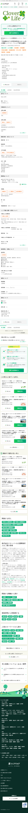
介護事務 (3, 283)
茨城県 (4, 619)
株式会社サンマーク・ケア (6, 396)
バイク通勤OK (11, 191)
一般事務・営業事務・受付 (9, 633)
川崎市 (3, 713)
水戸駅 (23, 755)
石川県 (18, 720)
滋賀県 (3, 735)
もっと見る (22, 132)
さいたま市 (19, 713)
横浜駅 (19, 755)
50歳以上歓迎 (19, 630)
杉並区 (22, 710)
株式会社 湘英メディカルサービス (8, 413)
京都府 (21, 733)
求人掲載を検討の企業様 (6, 772)
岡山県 (10, 740)
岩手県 (21, 703)
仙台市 (13, 703)
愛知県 (3, 726)
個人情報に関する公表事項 (6, 788)
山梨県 (3, 722)
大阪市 (6, 733)
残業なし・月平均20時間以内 (8, 152)
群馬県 (14, 619)
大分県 (7, 748)
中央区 (10, 712)
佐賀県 (15, 746)
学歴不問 (3, 52)
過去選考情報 (17, 90)
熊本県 (23, 746)
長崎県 (19, 746)
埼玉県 (10, 616)
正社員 (7, 578)
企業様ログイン (4, 770)
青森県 (18, 703)
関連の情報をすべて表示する (13, 648)
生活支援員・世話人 (17, 599)
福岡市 (6, 746)
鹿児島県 (15, 748)
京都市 (24, 733)
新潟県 (3, 720)
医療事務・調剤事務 (7, 602)
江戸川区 (9, 710)
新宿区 (6, 712)
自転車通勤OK (19, 191)
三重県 (22, 726)
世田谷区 (18, 710)
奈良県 (6, 735)
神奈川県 (3, 55)
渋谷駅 (10, 757)
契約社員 (12, 578)
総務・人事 (11, 641)
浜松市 (18, 726)
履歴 (18, 4)
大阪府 (3, 733)
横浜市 (22, 712)
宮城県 (10, 703)
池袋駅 (23, 757)
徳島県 (10, 741)
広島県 (3, 740)
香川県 (6, 741)
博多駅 (11, 755)
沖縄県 (19, 748)
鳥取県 (18, 740)
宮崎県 (11, 748)
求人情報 (3, 90)
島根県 (21, 740)
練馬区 (3, 712)
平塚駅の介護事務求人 (20, 522)
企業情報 (9, 90)
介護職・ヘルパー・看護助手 (9, 597)
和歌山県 (11, 735)
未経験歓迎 (4, 112)
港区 (6, 710)
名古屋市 (7, 726)
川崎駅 (7, 755)
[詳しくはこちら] (14, 386)
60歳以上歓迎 (6, 630)
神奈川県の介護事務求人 (8, 527)
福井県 (21, 720)
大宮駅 (3, 755)
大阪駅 (15, 755)
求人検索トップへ (15, 656)
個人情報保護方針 (4, 785)
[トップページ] (1, 6)
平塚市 (7, 55)
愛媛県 (14, 741)
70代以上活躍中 (5, 50)
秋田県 (3, 705)
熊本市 (3, 748)
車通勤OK (4, 191)
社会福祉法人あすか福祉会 (6, 430)
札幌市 (6, 703)
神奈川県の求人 (6, 535)
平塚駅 (16, 55)
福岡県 (3, 746)
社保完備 (8, 52)
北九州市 (11, 746)
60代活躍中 (22, 47)
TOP (2, 775)
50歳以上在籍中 (5, 216)
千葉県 (20, 616)
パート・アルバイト (10, 287)
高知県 (18, 741)
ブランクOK (18, 50)
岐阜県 (3, 728)
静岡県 (11, 726)
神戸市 (16, 733)
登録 (22, 4)
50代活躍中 (16, 47)
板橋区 (14, 712)
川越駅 (6, 757)
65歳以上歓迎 (19, 638)
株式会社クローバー (5, 456)
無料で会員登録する (14, 33)
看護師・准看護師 (7, 599)
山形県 (6, 705)
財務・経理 (16, 635)
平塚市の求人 (22, 533)
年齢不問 (24, 50)
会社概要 (3, 783)
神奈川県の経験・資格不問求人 (10, 533)
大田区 (13, 710)
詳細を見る (20, 391)
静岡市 (14, 726)
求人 (15, 4)
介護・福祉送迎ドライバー (9, 605)
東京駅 (19, 757)
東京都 (15, 616)
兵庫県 (13, 733)
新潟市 (6, 720)
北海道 (3, 703)
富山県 (14, 720)
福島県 (10, 705)
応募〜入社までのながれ (6, 777)
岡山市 (13, 740)
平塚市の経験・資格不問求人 (9, 530)
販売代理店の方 (4, 791)
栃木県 (9, 619)
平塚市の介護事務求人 (8, 522)
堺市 (10, 733)
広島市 (6, 740)
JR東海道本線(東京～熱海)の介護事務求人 (12, 524)
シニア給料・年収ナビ (5, 780)
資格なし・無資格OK (6, 122)
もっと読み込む (13, 447)
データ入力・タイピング (8, 638)
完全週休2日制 (12, 50)
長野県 (10, 720)
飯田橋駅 (15, 757)
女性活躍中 (9, 581)
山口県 (3, 741)
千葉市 (10, 713)
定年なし (4, 581)
